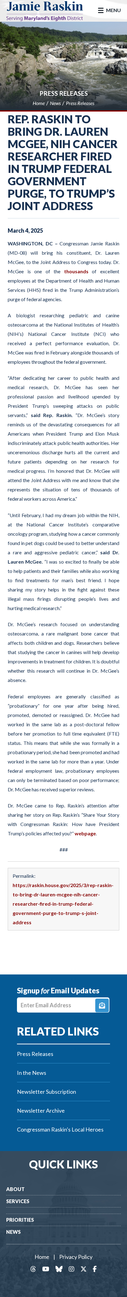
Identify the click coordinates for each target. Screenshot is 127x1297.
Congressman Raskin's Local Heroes (60, 1129)
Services (17, 1201)
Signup (102, 1005)
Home (42, 1256)
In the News (31, 1072)
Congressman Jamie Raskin (49, 11)
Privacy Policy (75, 1256)
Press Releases (63, 93)
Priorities (20, 1220)
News (13, 1232)
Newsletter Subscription (46, 1091)
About (15, 1189)
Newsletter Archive (41, 1110)
